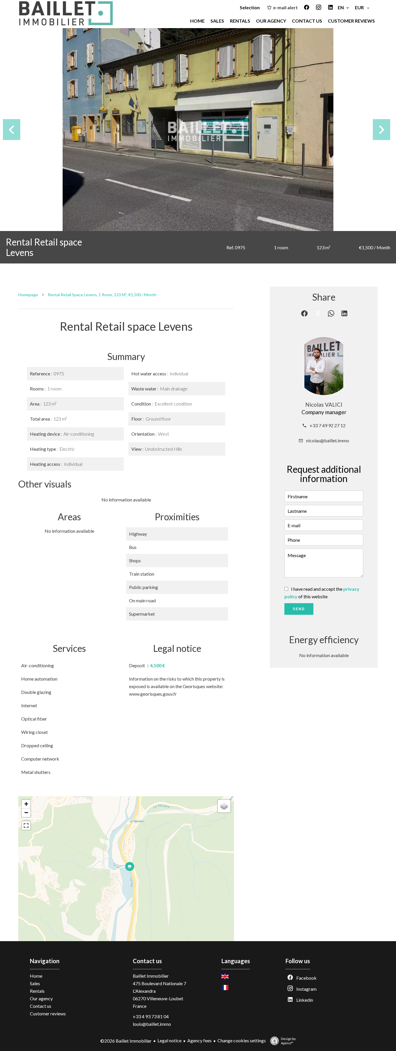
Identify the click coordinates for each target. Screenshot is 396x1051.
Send (299, 609)
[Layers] (224, 806)
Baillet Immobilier (151, 976)
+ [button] (26, 804)
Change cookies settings (241, 1040)
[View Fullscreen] (26, 825)
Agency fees (199, 1040)
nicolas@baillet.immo (327, 440)
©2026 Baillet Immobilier (126, 1040)
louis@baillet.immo (152, 1024)
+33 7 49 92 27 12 (328, 425)
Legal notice (169, 1040)
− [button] (26, 812)
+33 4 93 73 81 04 (151, 1016)
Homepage (28, 294)
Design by (288, 1041)
